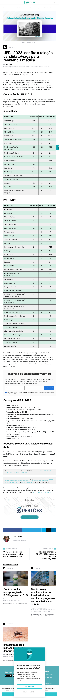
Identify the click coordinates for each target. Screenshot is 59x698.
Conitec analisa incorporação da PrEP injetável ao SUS (15, 592)
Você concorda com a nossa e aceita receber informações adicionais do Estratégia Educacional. (30, 393)
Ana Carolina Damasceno (40, 608)
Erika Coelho (9, 64)
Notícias (11, 8)
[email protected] (47, 683)
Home (4, 8)
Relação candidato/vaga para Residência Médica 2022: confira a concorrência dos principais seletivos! (29, 480)
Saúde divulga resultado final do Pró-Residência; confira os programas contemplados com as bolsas (43, 597)
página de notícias (26, 482)
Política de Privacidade (27, 392)
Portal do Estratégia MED (42, 492)
